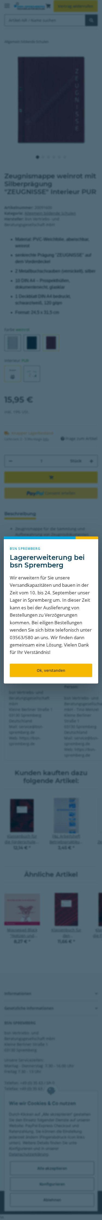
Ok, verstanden (51, 670)
